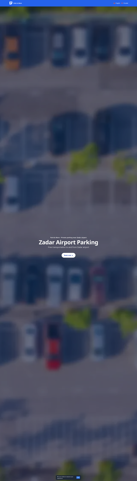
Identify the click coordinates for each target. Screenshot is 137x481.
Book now (68, 255)
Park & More (17, 3)
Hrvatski (126, 3)
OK (78, 477)
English (118, 3)
